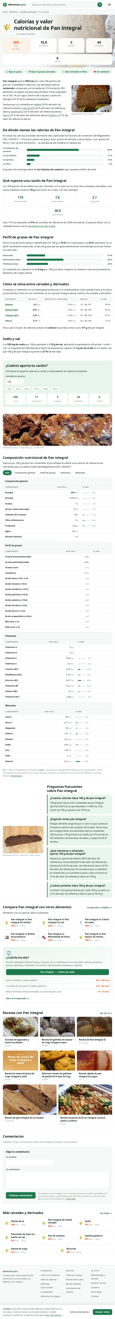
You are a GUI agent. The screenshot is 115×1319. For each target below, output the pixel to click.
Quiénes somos (98, 1283)
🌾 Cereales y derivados (25, 34)
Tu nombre (11, 1157)
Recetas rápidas (73, 1283)
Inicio (5, 12)
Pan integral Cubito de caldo (58, 972)
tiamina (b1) (17, 111)
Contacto (95, 1287)
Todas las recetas (74, 1275)
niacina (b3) (28, 108)
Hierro (8, 320)
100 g (26, 389)
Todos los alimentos (50, 1275)
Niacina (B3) (11, 309)
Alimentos (13, 12)
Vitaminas (65, 472)
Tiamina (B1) (12, 315)
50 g (18, 389)
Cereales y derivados (28, 12)
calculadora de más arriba (41, 226)
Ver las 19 (105, 1013)
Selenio (9, 304)
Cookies (95, 1296)
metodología (16, 775)
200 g (45, 389)
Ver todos (105, 1213)
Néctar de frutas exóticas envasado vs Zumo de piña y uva (57, 991)
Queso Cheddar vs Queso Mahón (57, 980)
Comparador (47, 1291)
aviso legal (71, 1198)
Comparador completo (98, 907)
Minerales (80, 472)
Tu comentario (13, 1169)
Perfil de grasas (48, 472)
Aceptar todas (102, 1312)
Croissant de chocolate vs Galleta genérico (57, 986)
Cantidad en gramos (15, 376)
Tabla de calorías (49, 1279)
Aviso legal (96, 1291)
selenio (38, 104)
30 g (9, 389)
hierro (6, 115)
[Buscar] (99, 4)
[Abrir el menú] (109, 4)
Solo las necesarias (79, 1312)
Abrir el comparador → (17, 998)
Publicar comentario (20, 1195)
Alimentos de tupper (50, 1296)
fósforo (54, 115)
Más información (53, 1315)
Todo (7, 472)
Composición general (25, 472)
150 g (36, 389)
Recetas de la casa (74, 1279)
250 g (55, 389)
